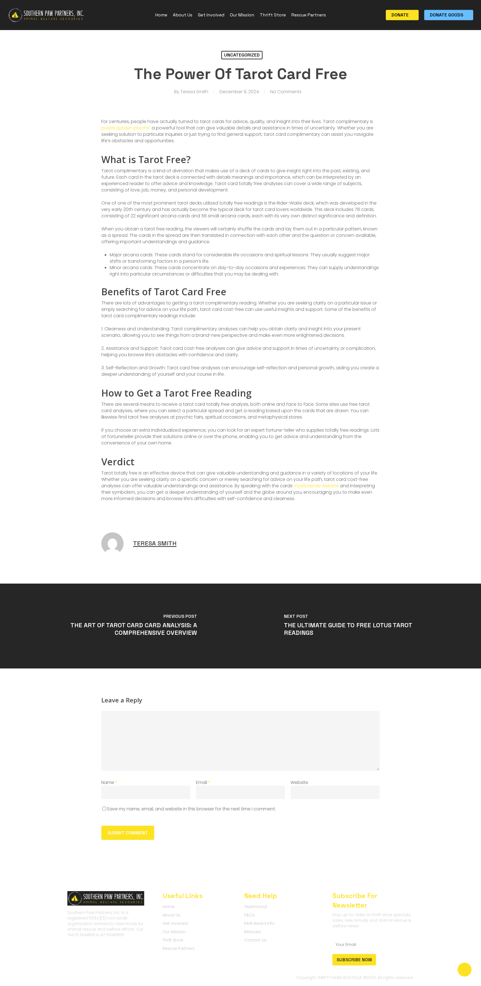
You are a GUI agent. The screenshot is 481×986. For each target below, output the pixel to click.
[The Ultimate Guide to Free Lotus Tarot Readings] (360, 626)
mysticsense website (316, 486)
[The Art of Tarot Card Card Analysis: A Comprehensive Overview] (120, 626)
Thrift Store (173, 940)
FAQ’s (249, 915)
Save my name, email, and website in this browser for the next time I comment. (191, 809)
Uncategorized (242, 55)
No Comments (285, 91)
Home (169, 906)
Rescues (252, 932)
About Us (171, 915)
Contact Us (255, 940)
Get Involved (175, 923)
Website (299, 782)
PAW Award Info (259, 923)
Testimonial (255, 906)
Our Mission (174, 932)
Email (203, 782)
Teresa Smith (194, 91)
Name (109, 782)
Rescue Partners (179, 948)
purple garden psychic (126, 128)
